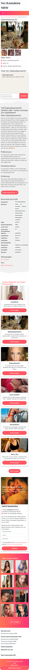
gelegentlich (18, 233)
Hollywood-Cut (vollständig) (21, 245)
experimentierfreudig (20, 210)
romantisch (17, 206)
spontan (17, 208)
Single (16, 224)
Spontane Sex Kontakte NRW (9, 639)
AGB (14, 663)
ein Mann (17, 226)
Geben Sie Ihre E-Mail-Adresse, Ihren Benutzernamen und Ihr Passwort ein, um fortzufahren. (14, 527)
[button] (14, 35)
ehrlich (16, 204)
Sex (16, 229)
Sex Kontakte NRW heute (8, 643)
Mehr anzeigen (14, 471)
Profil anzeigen (14, 310)
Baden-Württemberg (7, 265)
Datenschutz (14, 665)
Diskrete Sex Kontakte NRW (9, 633)
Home (2, 17)
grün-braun (17, 235)
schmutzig (17, 219)
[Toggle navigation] (3, 13)
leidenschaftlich (18, 215)
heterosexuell (18, 249)
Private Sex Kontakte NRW (8, 641)
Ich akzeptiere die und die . (14, 543)
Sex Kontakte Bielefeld (10, 17)
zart (21, 204)
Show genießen (18, 217)
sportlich (17, 222)
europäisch (17, 247)
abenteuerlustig (18, 213)
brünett (17, 237)
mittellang (17, 240)
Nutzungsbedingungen (20, 542)
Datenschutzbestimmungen (14, 544)
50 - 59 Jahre (5, 259)
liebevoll (24, 206)
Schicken (14, 548)
